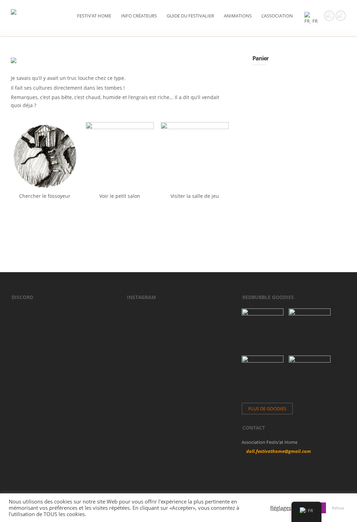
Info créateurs (139, 16)
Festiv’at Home (94, 16)
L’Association (277, 16)
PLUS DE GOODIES (267, 408)
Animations (238, 16)
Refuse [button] (338, 507)
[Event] (329, 15)
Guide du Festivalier (190, 16)
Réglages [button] (280, 508)
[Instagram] (340, 15)
